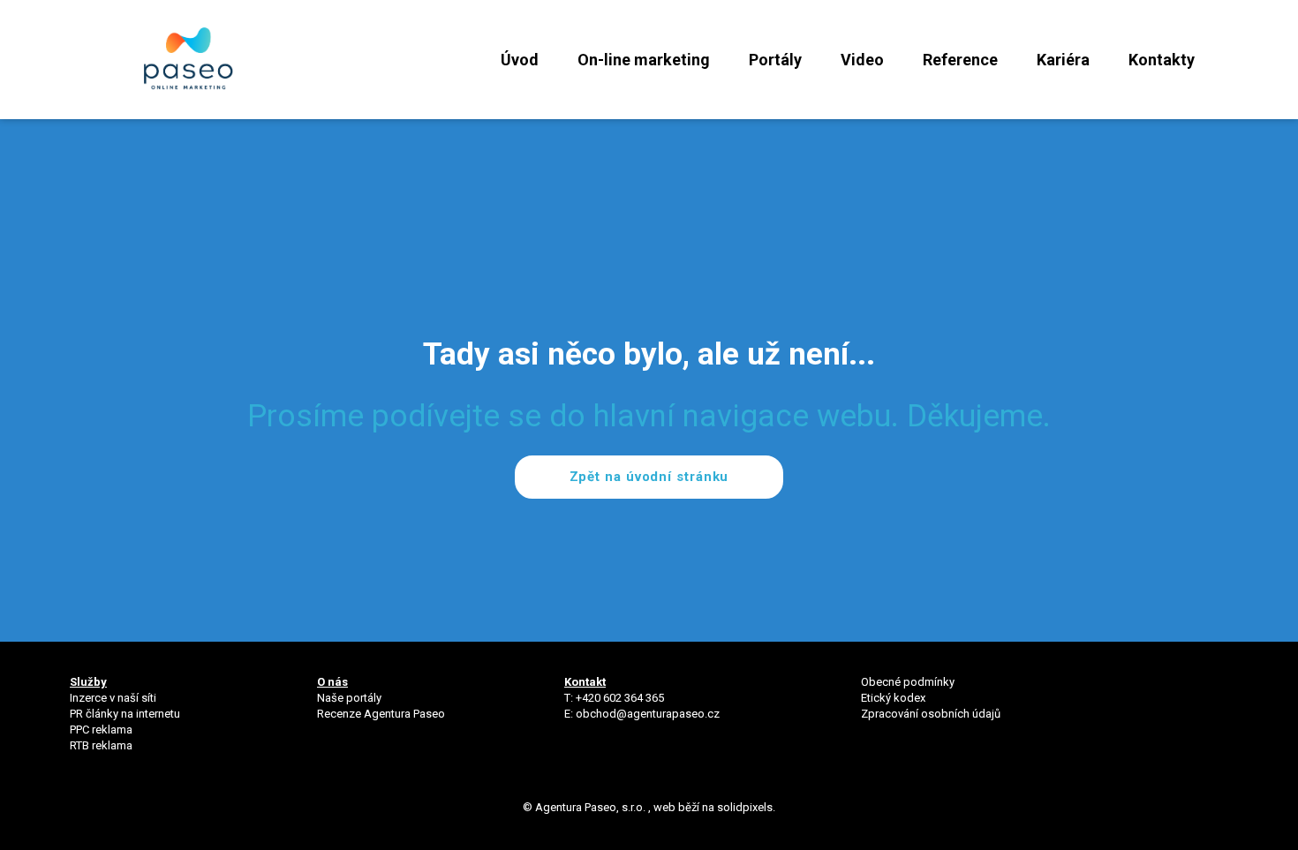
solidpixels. (746, 807)
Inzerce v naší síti (113, 697)
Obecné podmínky (908, 681)
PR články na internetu (125, 713)
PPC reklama (101, 729)
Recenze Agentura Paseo (381, 713)
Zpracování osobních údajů (930, 713)
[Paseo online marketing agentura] (188, 59)
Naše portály (349, 697)
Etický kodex (893, 697)
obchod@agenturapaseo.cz (648, 713)
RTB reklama (102, 745)
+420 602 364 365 (620, 697)
